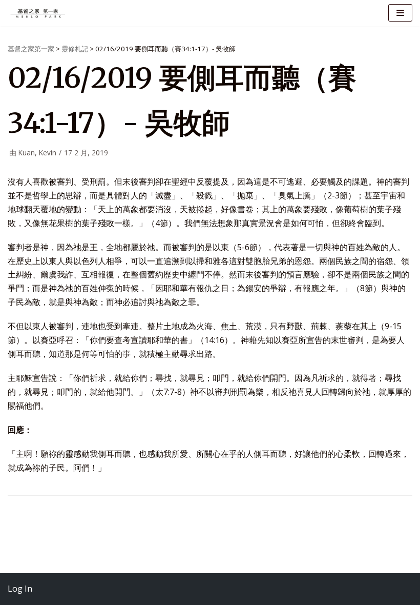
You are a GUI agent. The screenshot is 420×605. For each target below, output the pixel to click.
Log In (20, 588)
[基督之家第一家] (38, 13)
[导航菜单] (400, 13)
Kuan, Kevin (37, 152)
